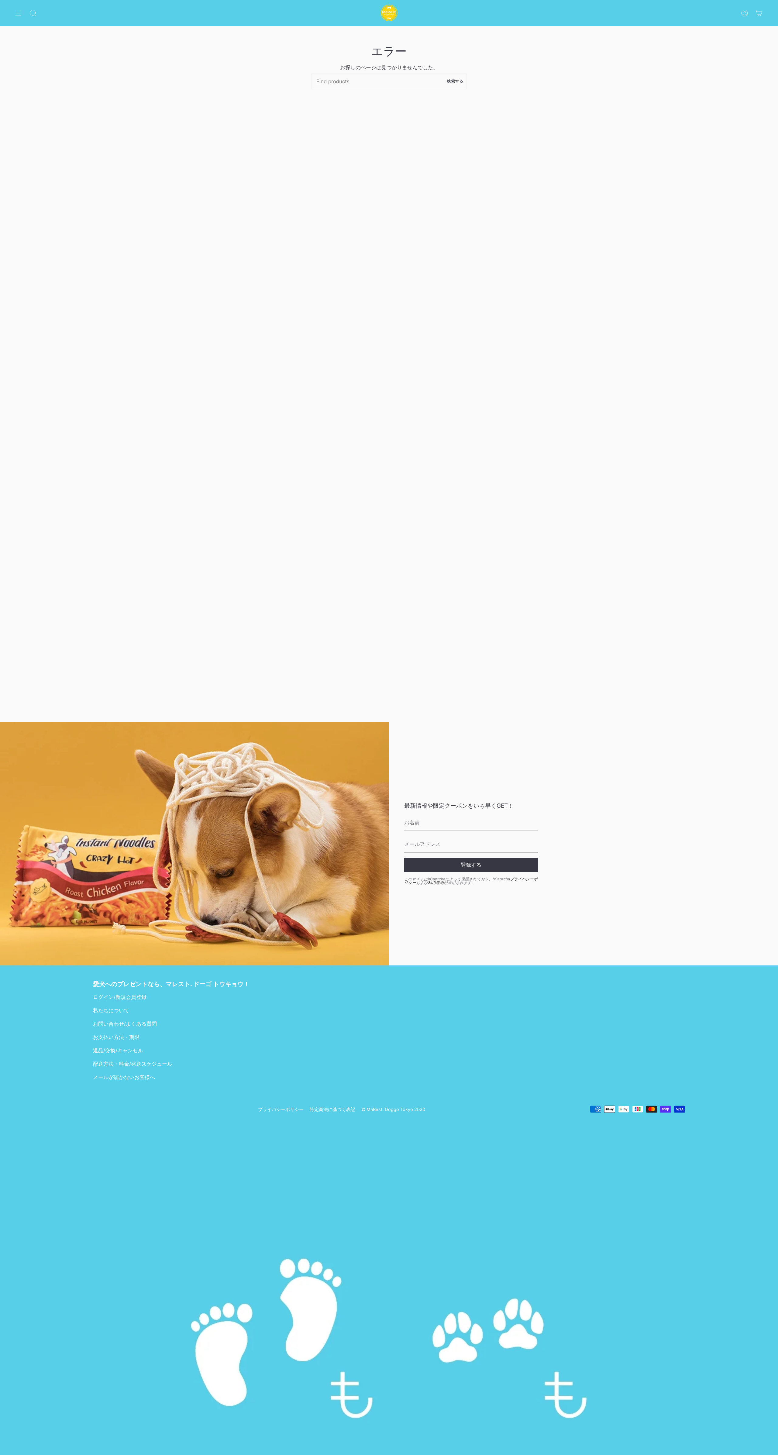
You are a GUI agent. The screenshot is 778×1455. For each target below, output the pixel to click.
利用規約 (436, 882)
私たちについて (111, 1010)
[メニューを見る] (18, 13)
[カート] (759, 13)
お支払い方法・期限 (116, 1037)
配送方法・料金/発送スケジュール (132, 1064)
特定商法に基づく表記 (332, 1109)
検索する (455, 81)
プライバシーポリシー (281, 1109)
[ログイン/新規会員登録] (744, 13)
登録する (471, 865)
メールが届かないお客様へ (124, 1077)
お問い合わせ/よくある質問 (125, 1024)
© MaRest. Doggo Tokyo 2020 (393, 1109)
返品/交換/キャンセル (118, 1050)
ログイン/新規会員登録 (119, 997)
